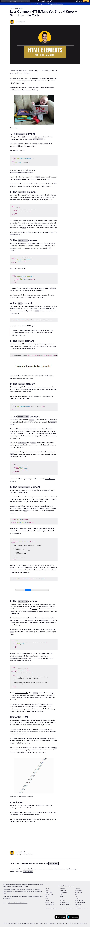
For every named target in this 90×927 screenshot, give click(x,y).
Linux (46, 896)
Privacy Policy (68, 923)
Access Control (78, 892)
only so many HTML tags (27, 70)
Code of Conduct (60, 923)
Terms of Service (75, 923)
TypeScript (77, 888)
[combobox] (15, 1)
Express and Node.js (64, 902)
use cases (20, 695)
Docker (47, 898)
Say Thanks (53, 863)
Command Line (78, 890)
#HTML (20, 8)
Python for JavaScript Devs (81, 908)
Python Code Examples (80, 902)
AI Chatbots (63, 890)
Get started (28, 871)
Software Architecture (65, 904)
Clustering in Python (49, 904)
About (19, 923)
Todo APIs (62, 900)
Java (76, 894)
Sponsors (46, 923)
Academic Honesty (52, 923)
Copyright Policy (83, 923)
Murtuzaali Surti (20, 22)
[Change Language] (76, 1)
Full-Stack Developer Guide (66, 908)
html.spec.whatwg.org (18, 335)
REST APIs (47, 888)
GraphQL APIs (48, 892)
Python (76, 898)
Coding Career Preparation (51, 908)
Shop (37, 923)
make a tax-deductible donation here (17, 903)
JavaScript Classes (79, 900)
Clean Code (62, 888)
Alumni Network (25, 923)
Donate (86, 1)
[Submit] (2, 1)
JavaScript (47, 890)
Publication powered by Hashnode (10, 923)
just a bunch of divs (41, 747)
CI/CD (76, 896)
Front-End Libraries (49, 902)
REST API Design (49, 894)
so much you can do (21, 693)
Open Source (32, 923)
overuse (34, 609)
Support (41, 923)
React (61, 896)
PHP (61, 894)
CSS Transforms (63, 892)
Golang (61, 898)
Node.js (47, 900)
